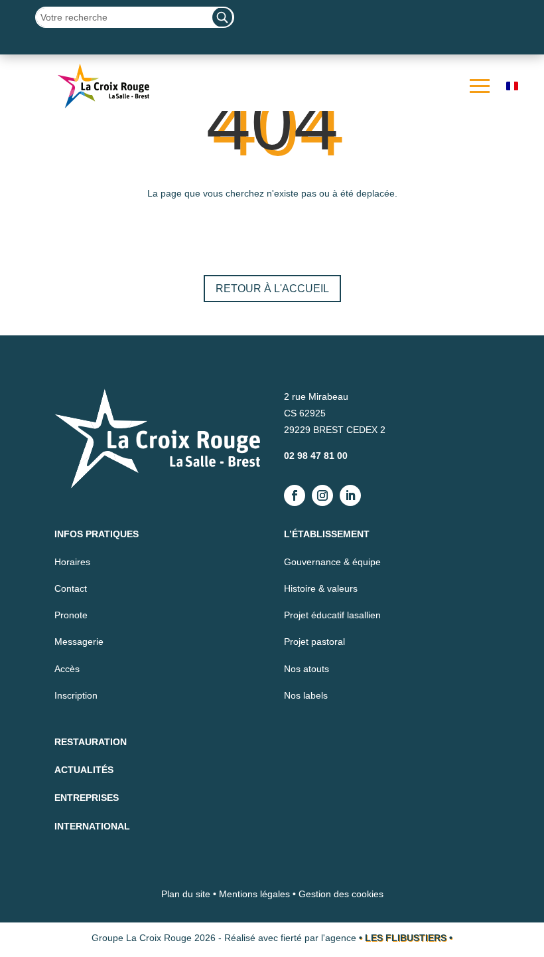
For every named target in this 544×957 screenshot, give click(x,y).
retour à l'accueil (272, 288)
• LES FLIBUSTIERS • (405, 937)
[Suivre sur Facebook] (294, 495)
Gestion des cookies (341, 894)
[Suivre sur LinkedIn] (350, 495)
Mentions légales (254, 894)
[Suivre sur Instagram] (322, 495)
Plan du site (185, 894)
